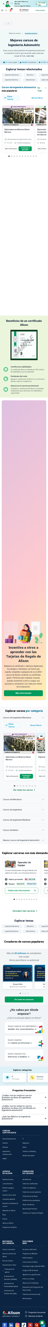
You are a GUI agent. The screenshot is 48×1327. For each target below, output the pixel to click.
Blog (4, 1215)
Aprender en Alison (8, 1210)
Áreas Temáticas (28, 1205)
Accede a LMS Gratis (30, 1249)
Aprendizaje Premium (30, 1209)
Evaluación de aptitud (9, 1270)
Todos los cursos (15, 33)
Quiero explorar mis (17, 1055)
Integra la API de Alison (30, 1270)
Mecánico (30, 75)
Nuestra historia (7, 1179)
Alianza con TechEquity (31, 1283)
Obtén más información (19, 890)
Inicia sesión (40, 10)
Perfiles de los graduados (31, 1200)
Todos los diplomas (29, 1188)
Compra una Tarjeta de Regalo (33, 1213)
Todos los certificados (30, 1184)
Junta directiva (7, 1184)
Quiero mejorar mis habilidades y (23, 1027)
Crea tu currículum (8, 1249)
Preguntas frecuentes (37, 1312)
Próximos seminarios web (31, 1294)
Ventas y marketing (29, 1151)
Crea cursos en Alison (30, 1262)
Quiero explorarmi (19, 1041)
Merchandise (27, 1298)
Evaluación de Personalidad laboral (11, 1285)
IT (23, 1139)
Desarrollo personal (9, 1139)
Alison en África (7, 1223)
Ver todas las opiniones (24, 999)
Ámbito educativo (28, 1155)
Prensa (4, 1219)
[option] (18, 130)
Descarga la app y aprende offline (34, 1266)
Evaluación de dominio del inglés (10, 1292)
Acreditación (27, 1179)
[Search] (4, 8)
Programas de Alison (9, 1227)
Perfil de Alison (28, 1258)
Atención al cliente (35, 1316)
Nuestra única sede (9, 1195)
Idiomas (5, 1147)
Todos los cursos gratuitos (32, 1192)
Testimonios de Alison (30, 1196)
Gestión (5, 1143)
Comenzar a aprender (25, 148)
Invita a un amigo (28, 1279)
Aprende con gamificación (31, 1274)
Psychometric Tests (9, 1265)
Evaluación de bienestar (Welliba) (10, 1277)
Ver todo (39, 89)
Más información (11, 149)
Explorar (2, 10)
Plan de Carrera (7, 1261)
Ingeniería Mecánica (12, 75)
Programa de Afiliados (30, 1254)
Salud (24, 1147)
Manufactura (30, 80)
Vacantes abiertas (8, 1199)
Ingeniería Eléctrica (11, 80)
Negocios (26, 1143)
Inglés (4, 1158)
